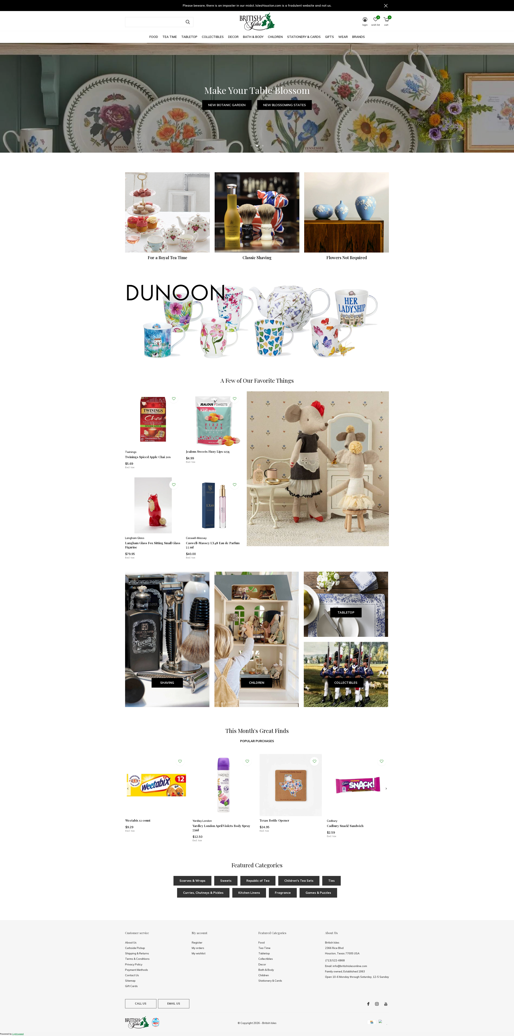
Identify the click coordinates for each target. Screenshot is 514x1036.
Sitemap (130, 980)
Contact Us (132, 975)
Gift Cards (131, 986)
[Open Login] (173, 398)
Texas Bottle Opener (274, 820)
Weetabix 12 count (137, 820)
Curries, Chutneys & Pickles (203, 893)
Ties (331, 881)
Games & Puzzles (318, 893)
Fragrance (283, 893)
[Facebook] (368, 1003)
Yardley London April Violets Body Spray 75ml (221, 828)
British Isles (269, 1023)
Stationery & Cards (304, 37)
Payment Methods (136, 969)
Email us (173, 1003)
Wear (343, 37)
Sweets (226, 881)
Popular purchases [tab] (257, 741)
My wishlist (198, 953)
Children (275, 37)
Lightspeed (18, 1034)
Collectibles (213, 37)
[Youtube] (385, 1003)
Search (187, 22)
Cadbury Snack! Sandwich (345, 826)
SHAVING (167, 683)
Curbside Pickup (135, 948)
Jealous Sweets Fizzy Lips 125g (208, 452)
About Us (131, 942)
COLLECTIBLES (345, 683)
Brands (358, 37)
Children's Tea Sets (298, 881)
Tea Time (169, 37)
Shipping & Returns (137, 953)
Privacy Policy (133, 964)
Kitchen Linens (249, 893)
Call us (140, 1003)
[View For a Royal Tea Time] (167, 212)
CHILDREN (256, 683)
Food (153, 37)
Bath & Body (253, 37)
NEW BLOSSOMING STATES (284, 105)
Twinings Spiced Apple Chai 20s (148, 457)
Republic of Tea (257, 881)
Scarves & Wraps (192, 881)
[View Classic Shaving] (257, 212)
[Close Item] (386, 5)
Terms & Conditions (137, 958)
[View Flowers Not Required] (346, 212)
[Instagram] (377, 1003)
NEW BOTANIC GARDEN (227, 105)
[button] (251, 145)
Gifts (329, 37)
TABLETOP (346, 612)
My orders (198, 948)
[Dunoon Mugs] (257, 323)
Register (197, 942)
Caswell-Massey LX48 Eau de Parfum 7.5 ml (213, 545)
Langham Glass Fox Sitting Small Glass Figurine (152, 545)
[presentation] (128, 788)
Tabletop (189, 37)
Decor (233, 37)
